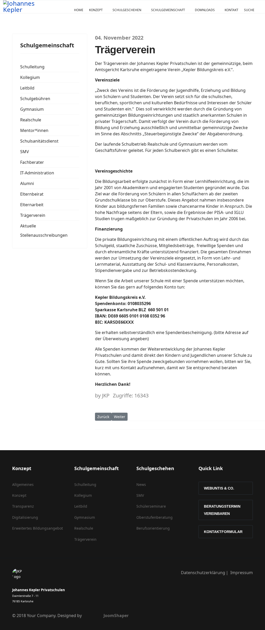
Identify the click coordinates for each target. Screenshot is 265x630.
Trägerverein (32, 215)
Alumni (27, 183)
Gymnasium (32, 109)
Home (78, 10)
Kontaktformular (223, 532)
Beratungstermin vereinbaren (222, 510)
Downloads (205, 10)
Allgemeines (23, 484)
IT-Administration (37, 173)
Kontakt (231, 10)
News (141, 484)
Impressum (241, 572)
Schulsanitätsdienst (39, 141)
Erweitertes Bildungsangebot (37, 528)
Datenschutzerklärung (203, 572)
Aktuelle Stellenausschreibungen (44, 230)
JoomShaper (116, 615)
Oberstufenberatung (154, 517)
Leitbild (27, 88)
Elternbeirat (31, 194)
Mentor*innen (34, 130)
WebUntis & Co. (219, 488)
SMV (24, 151)
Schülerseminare (151, 506)
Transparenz (23, 506)
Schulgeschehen (127, 10)
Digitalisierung (25, 517)
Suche (249, 10)
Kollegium (30, 77)
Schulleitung (32, 67)
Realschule (30, 120)
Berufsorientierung (153, 528)
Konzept (96, 10)
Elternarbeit (31, 204)
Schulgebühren (35, 98)
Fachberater (32, 162)
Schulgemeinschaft (168, 10)
